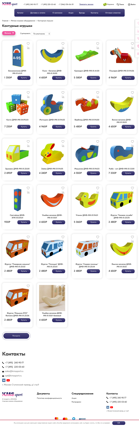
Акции (71, 13)
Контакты (94, 13)
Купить (24, 78)
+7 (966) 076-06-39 (66, 4)
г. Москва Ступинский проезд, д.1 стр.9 (20, 385)
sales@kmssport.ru (14, 371)
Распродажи (76, 402)
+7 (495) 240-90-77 (30, 4)
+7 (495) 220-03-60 (48, 4)
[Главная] (10, 4)
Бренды (82, 13)
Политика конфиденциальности (49, 398)
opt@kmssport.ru (13, 376)
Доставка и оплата (37, 13)
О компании (57, 13)
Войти (133, 4)
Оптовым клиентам (113, 13)
